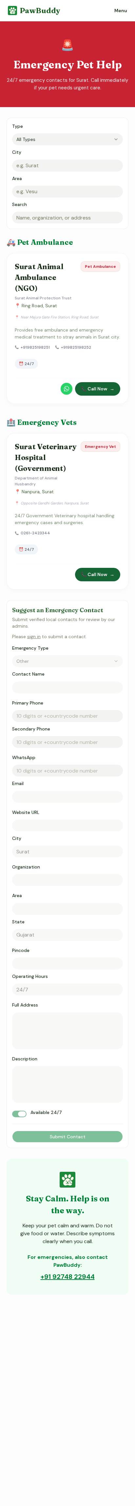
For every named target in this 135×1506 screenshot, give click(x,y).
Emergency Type (30, 648)
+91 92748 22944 (68, 1276)
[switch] (19, 1114)
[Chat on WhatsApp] (66, 389)
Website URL (25, 812)
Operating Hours (30, 976)
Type (17, 126)
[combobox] (67, 139)
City (16, 152)
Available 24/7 (46, 1112)
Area (17, 178)
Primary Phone (27, 703)
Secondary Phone (31, 729)
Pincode (20, 950)
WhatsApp (23, 757)
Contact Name (28, 674)
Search (19, 204)
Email (18, 783)
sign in (34, 636)
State (18, 922)
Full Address (25, 1005)
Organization (26, 867)
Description (24, 1059)
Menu (120, 10)
